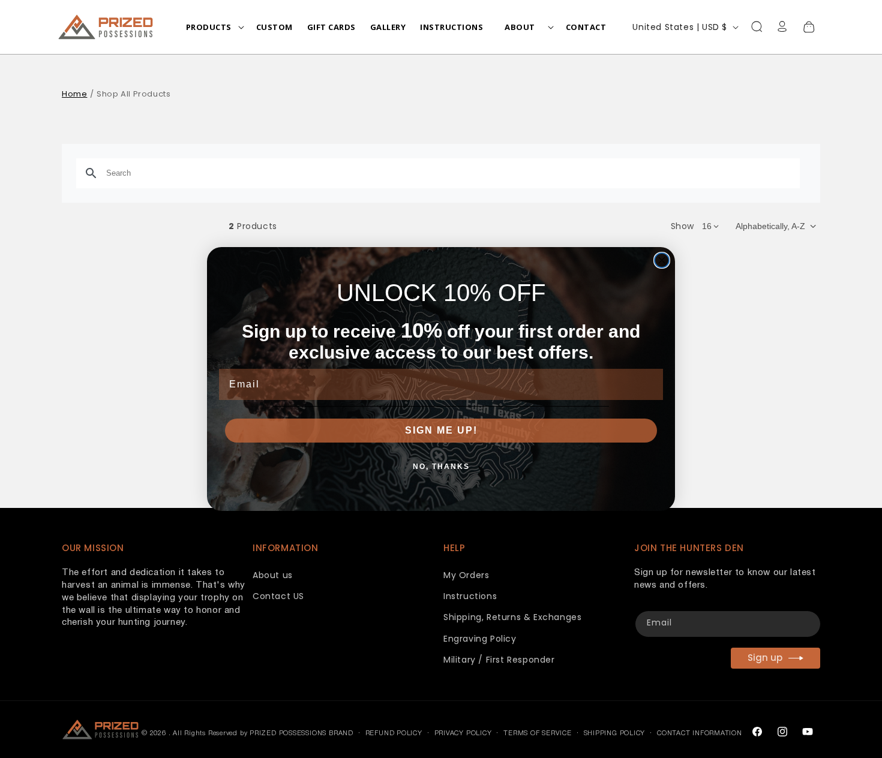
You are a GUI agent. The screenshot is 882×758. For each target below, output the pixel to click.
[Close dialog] (662, 260)
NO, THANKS (441, 466)
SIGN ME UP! (441, 430)
